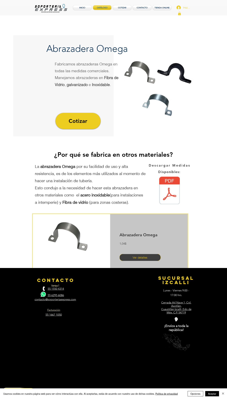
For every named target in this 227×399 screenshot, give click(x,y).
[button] (179, 13)
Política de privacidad (166, 393)
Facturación (53, 309)
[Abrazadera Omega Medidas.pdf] (169, 191)
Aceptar (212, 393)
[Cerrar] (223, 393)
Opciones (195, 393)
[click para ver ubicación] (176, 319)
